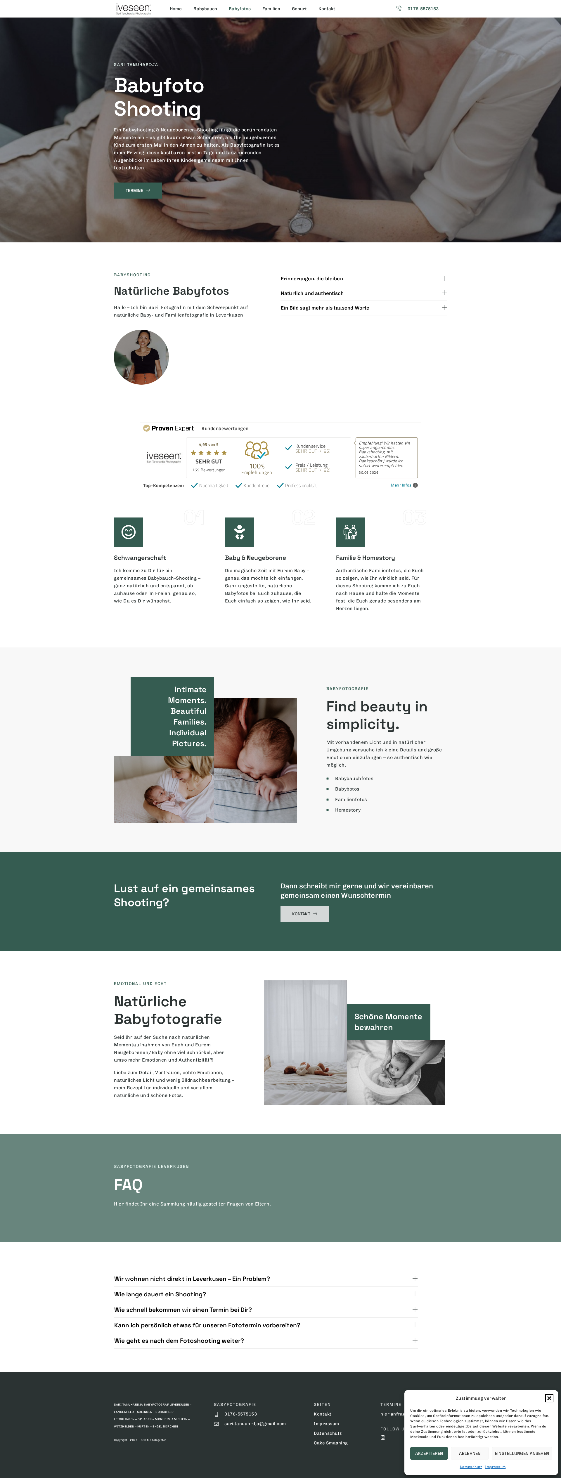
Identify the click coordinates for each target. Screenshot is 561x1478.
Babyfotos (240, 8)
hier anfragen (395, 1414)
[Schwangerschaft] (128, 532)
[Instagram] (382, 1437)
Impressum (495, 1467)
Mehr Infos (401, 485)
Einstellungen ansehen (522, 1453)
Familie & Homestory (365, 558)
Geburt (299, 8)
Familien (271, 8)
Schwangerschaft (140, 558)
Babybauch (205, 8)
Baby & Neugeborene (255, 558)
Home (176, 8)
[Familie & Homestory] (350, 532)
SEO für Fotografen (154, 1440)
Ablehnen (470, 1453)
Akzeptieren (429, 1453)
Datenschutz (471, 1467)
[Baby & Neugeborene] (239, 532)
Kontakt (326, 8)
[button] (549, 1398)
